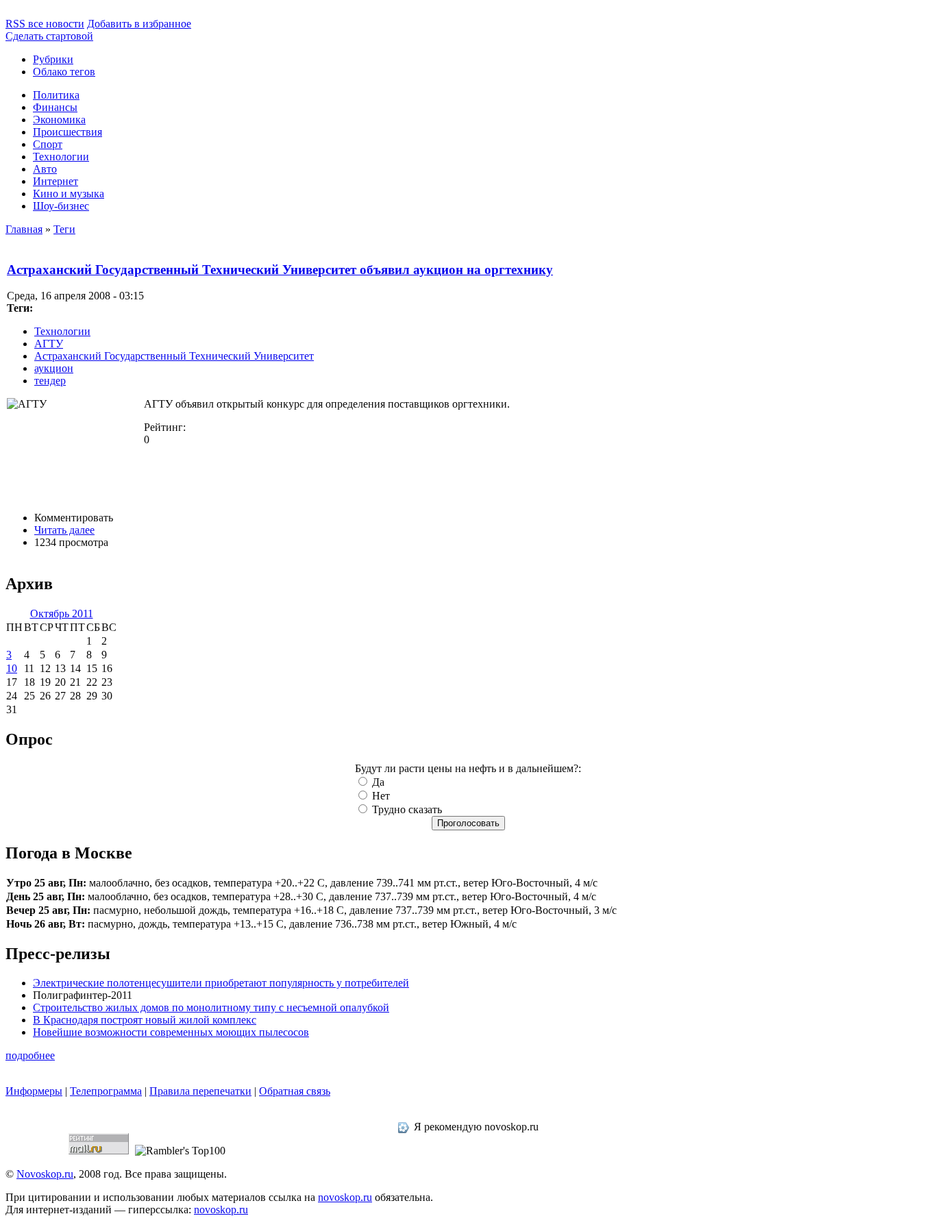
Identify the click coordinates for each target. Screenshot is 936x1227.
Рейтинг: (165, 427)
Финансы (55, 107)
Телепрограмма (106, 1091)
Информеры (33, 1091)
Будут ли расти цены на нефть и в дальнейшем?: (468, 768)
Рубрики (53, 59)
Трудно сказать (405, 809)
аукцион (53, 368)
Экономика (59, 119)
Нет (379, 796)
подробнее (30, 1055)
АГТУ (48, 343)
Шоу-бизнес (61, 206)
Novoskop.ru (44, 1174)
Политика (56, 95)
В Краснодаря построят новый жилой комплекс (144, 1020)
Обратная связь (294, 1091)
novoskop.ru (345, 1197)
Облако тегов (64, 71)
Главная (23, 229)
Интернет (55, 181)
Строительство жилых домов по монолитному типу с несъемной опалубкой (211, 1007)
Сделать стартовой (49, 36)
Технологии (61, 156)
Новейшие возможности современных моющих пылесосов (171, 1032)
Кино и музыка (68, 193)
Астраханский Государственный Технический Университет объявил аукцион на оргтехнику (280, 269)
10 (11, 668)
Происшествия (67, 132)
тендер (50, 380)
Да (376, 782)
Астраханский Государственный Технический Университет (174, 356)
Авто (45, 169)
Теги (64, 229)
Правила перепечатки (200, 1091)
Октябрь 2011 (61, 613)
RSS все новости (44, 23)
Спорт (47, 144)
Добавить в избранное (139, 23)
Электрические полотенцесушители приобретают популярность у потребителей (221, 983)
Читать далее (64, 530)
